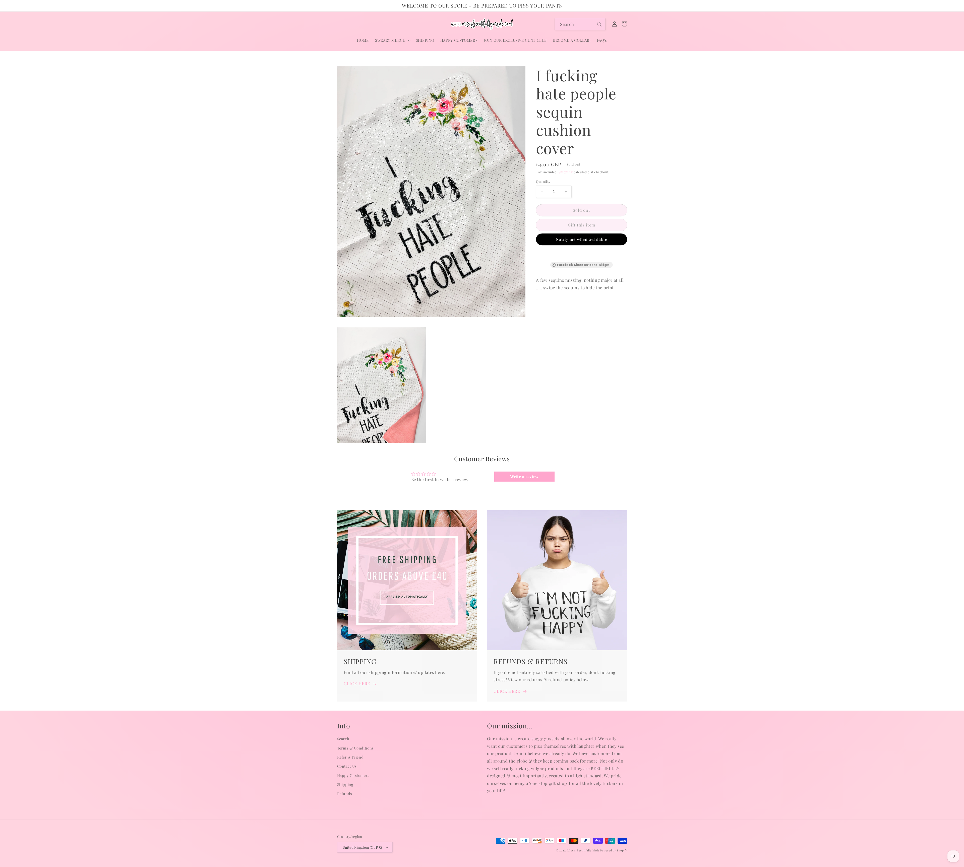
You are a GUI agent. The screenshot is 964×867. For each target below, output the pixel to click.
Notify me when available (581, 239)
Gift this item (581, 224)
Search (343, 738)
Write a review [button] (524, 476)
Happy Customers (353, 775)
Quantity (543, 181)
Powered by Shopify (613, 850)
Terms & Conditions (355, 747)
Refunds (344, 793)
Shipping (566, 172)
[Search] (599, 24)
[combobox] (580, 24)
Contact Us (347, 766)
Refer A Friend (350, 757)
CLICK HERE (357, 683)
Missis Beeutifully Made (583, 850)
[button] (392, 40)
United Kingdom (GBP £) (362, 847)
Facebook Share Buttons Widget (583, 265)
